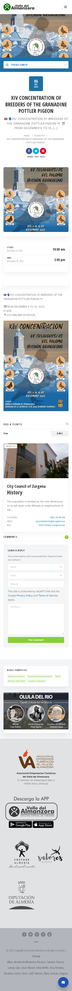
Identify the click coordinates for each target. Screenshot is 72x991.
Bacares (41, 962)
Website (14, 584)
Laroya (11, 968)
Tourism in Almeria (36, 681)
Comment (15, 606)
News (57, 676)
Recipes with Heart (16, 681)
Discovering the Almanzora (40, 676)
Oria (52, 968)
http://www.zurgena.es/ (52, 525)
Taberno (38, 973)
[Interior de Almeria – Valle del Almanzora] (18, 7)
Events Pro (39, 135)
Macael (31, 968)
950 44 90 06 (57, 517)
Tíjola (46, 973)
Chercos (60, 962)
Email (13, 575)
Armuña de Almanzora (25, 962)
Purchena (8, 973)
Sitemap (36, 956)
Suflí (31, 973)
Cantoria (50, 962)
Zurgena (63, 973)
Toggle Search (18, 64)
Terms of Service (48, 595)
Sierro (24, 973)
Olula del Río (42, 968)
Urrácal (53, 973)
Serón (17, 973)
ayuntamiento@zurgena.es (50, 521)
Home (27, 135)
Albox (10, 962)
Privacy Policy (25, 595)
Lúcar (24, 968)
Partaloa (59, 968)
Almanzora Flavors (16, 676)
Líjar (18, 968)
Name (13, 567)
